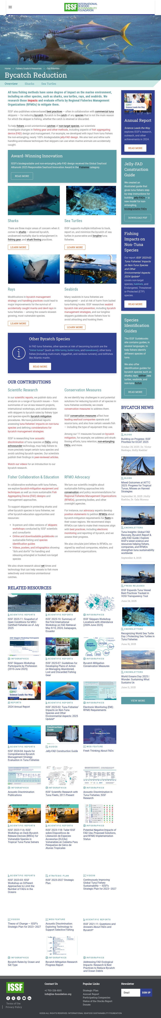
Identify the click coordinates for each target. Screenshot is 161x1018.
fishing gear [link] (14, 239)
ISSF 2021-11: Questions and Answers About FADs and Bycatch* (99, 926)
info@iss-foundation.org (58, 994)
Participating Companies (96, 997)
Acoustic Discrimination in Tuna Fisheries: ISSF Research (97, 794)
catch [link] (64, 115)
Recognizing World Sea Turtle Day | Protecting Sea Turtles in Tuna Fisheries (138, 636)
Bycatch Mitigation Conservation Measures (96, 665)
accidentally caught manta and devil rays (30, 308)
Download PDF (137, 217)
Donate (87, 1004)
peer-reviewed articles (46, 457)
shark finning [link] (34, 239)
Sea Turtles (48, 83)
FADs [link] (48, 442)
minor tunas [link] (36, 350)
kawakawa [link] (91, 350)
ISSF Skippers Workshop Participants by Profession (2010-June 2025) (22, 666)
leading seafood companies (79, 419)
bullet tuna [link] (73, 350)
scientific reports (24, 397)
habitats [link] (138, 284)
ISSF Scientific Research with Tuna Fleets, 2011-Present (62, 793)
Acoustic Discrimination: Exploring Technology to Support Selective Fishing (60, 926)
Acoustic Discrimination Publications (21, 793)
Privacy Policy (14, 1007)
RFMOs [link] (103, 514)
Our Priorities (53, 68)
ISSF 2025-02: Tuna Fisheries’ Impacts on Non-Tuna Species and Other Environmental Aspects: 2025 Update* (62, 713)
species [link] (79, 115)
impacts (33, 100)
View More (138, 700)
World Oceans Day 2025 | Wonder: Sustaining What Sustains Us (135, 679)
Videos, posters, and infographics (31, 547)
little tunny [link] (61, 350)
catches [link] (51, 125)
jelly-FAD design (69, 137)
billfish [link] (142, 375)
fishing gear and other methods (50, 129)
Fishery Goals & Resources (29, 68)
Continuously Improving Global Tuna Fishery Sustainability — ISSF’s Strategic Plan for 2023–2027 (99, 884)
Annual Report (91, 994)
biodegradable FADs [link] (135, 208)
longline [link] (97, 235)
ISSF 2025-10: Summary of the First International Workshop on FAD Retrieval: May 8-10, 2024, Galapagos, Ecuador (61, 625)
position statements (75, 514)
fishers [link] (20, 125)
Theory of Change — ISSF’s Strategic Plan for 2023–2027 (24, 925)
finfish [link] (138, 383)
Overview (11, 83)
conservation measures (77, 408)
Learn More (18, 247)
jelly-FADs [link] (139, 197)
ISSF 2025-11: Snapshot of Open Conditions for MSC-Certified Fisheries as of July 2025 (23, 624)
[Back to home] (80, 7)
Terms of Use (13, 1003)
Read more (22, 176)
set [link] (42, 565)
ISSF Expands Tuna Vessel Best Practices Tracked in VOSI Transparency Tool (136, 593)
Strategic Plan (90, 990)
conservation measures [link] (83, 415)
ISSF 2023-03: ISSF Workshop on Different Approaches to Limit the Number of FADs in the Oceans (21, 886)
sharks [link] (22, 232)
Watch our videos (17, 464)
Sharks (29, 83)
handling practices (32, 300)
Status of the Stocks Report (97, 1001)
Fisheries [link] (84, 167)
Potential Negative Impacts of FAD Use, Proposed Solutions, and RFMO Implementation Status (99, 834)
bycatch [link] (38, 115)
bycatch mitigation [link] (41, 416)
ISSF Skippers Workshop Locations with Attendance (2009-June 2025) (98, 622)
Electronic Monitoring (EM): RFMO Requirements (98, 709)
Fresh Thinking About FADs (98, 750)
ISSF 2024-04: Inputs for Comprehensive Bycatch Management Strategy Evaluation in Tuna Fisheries (23, 756)
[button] (10, 7)
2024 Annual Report (19, 706)
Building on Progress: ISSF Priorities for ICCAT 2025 (136, 440)
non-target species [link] (69, 125)
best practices (77, 529)
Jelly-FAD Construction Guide (62, 751)
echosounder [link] (15, 445)
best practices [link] (54, 111)
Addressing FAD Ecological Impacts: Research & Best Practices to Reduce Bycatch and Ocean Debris (99, 966)
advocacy (88, 510)
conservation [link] (71, 492)
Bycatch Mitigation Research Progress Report (61, 963)
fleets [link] (108, 518)
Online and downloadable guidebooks (33, 536)
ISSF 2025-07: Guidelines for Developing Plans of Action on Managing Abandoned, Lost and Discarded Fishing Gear (61, 669)
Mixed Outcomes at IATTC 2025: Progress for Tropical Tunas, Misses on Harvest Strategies (136, 487)
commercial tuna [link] (104, 111)
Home (8, 68)
